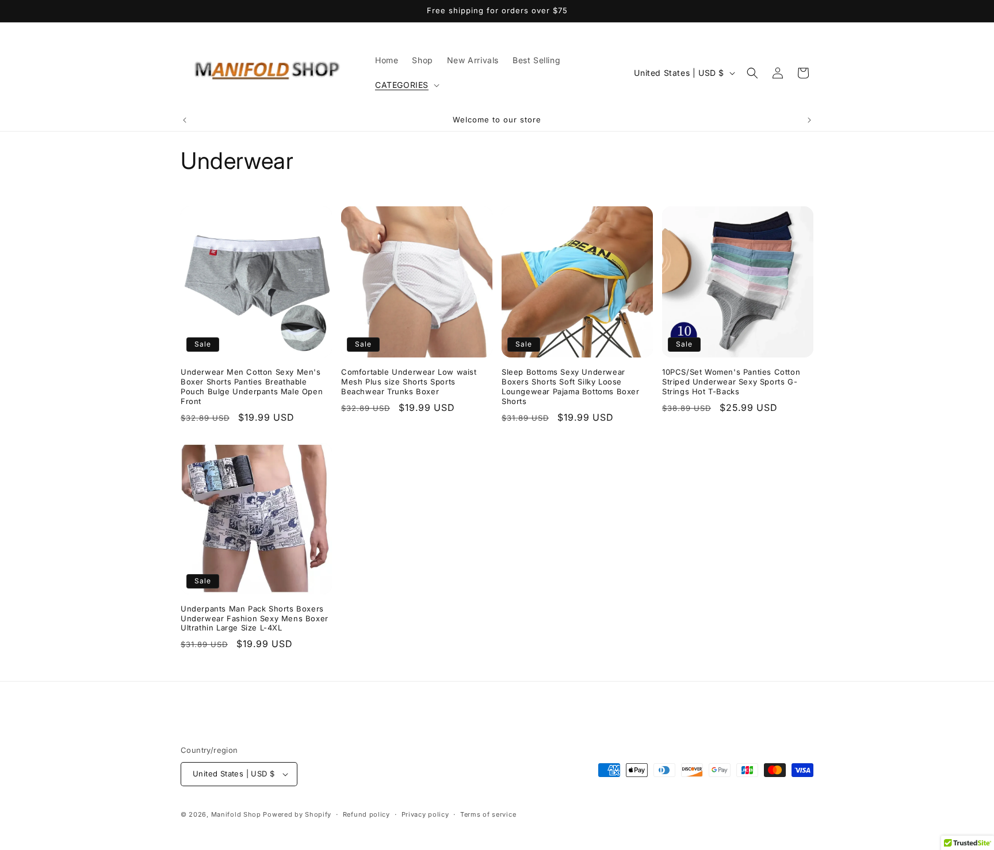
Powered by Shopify (297, 814)
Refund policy (366, 814)
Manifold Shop (236, 814)
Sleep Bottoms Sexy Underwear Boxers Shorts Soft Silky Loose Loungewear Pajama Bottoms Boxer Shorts (571, 386)
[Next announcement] (809, 120)
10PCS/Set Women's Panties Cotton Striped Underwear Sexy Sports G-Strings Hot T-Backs (731, 381)
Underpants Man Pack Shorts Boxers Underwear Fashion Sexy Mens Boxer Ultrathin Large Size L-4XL (254, 618)
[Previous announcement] (184, 120)
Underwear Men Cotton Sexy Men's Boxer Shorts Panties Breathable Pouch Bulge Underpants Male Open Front (252, 386)
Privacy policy (425, 814)
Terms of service (488, 814)
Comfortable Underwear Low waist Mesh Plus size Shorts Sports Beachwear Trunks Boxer (409, 381)
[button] (406, 85)
